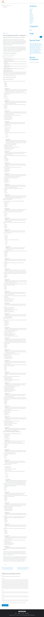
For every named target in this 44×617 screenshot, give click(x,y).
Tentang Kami (27, 613)
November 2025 (32, 18)
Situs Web (3, 598)
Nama (3, 590)
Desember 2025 (31, 17)
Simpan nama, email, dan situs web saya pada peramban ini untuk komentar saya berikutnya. (14, 602)
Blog (30, 29)
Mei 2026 (31, 12)
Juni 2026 (31, 11)
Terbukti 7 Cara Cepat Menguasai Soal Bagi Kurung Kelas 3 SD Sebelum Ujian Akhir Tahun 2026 (35, 53)
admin (5, 564)
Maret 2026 (31, 14)
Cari (31, 34)
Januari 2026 (31, 16)
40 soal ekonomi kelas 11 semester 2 (22, 568)
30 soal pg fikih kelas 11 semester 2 (7, 568)
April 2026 (31, 13)
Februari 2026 (31, 15)
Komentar (3, 578)
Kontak (23, 613)
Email (3, 594)
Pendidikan (31, 30)
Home (15, 613)
